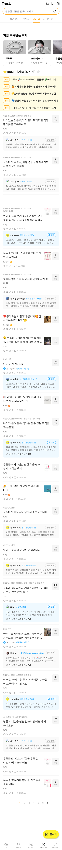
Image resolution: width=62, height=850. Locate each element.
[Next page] (47, 803)
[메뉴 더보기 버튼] (4, 19)
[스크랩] (53, 4)
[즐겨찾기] (38, 72)
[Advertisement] (31, 199)
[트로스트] (6, 4)
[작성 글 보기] (58, 4)
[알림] (47, 4)
